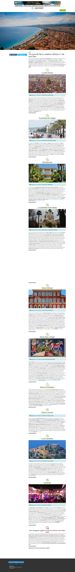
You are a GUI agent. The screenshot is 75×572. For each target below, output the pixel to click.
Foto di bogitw (73, 49)
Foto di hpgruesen (63, 458)
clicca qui (39, 431)
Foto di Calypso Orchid (62, 92)
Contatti (17, 564)
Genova (33, 101)
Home (16, 562)
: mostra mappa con (42, 95)
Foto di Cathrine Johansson (62, 356)
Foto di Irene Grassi (63, 227)
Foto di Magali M (63, 307)
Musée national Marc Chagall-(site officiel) (52, 380)
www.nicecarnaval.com (33, 523)
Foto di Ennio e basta (63, 502)
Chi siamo (11, 564)
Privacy (22, 564)
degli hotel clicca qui (48, 148)
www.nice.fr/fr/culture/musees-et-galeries (55, 199)
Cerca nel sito (62, 10)
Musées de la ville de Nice (39, 200)
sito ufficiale (50, 110)
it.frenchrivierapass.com (47, 405)
